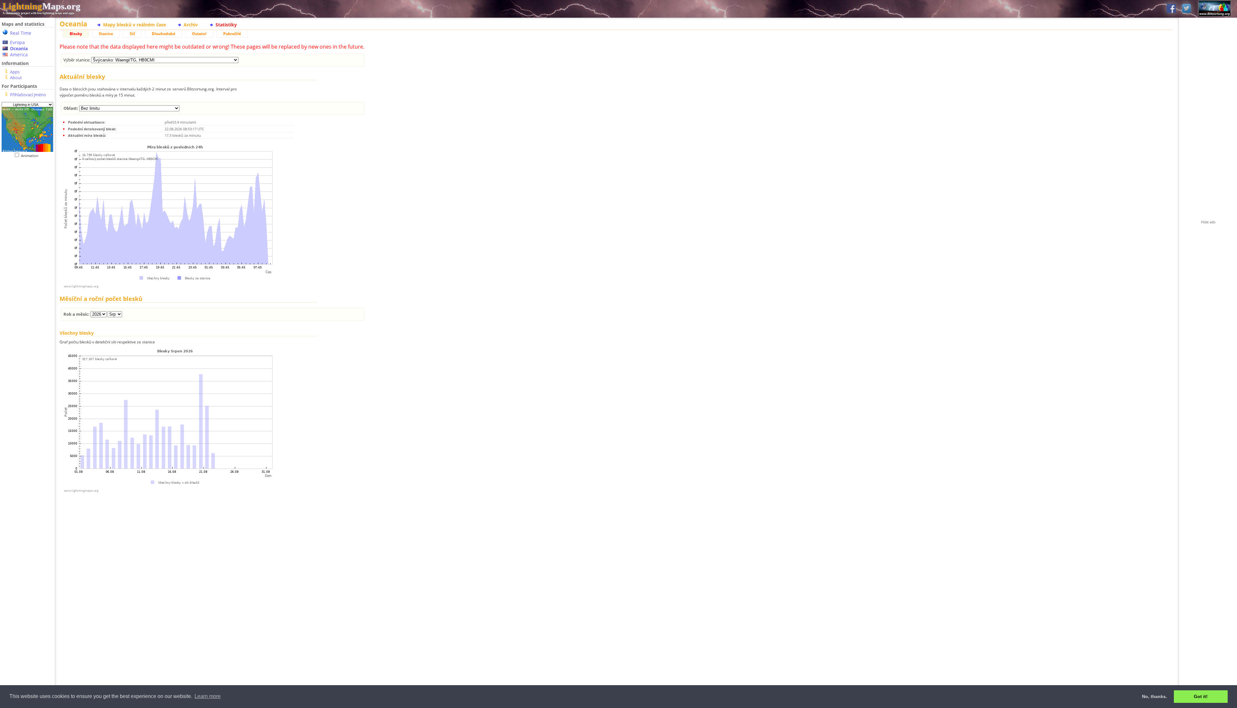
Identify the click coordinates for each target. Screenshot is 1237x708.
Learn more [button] (208, 696)
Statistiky (226, 25)
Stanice (106, 33)
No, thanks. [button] (1154, 696)
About (16, 77)
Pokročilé (232, 33)
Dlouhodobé (163, 33)
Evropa (17, 42)
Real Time (20, 33)
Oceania (19, 48)
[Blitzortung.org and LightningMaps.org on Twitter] (1186, 8)
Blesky (76, 33)
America (19, 54)
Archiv (191, 25)
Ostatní (199, 33)
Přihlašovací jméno (28, 95)
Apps (15, 72)
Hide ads (1208, 221)
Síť (132, 33)
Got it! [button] (1201, 696)
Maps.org (42, 6)
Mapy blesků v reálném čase (134, 25)
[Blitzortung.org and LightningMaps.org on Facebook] (1171, 8)
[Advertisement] (27, 290)
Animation (31, 155)
